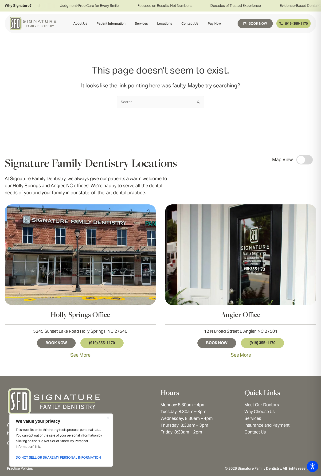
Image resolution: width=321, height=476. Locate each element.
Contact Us (189, 23)
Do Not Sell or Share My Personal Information (58, 457)
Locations (164, 23)
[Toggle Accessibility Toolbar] (312, 466)
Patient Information (111, 23)
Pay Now (214, 23)
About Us (80, 23)
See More (80, 355)
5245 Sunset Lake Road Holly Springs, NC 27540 (80, 331)
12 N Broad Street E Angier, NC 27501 (241, 331)
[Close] (108, 417)
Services (141, 23)
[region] (61, 440)
